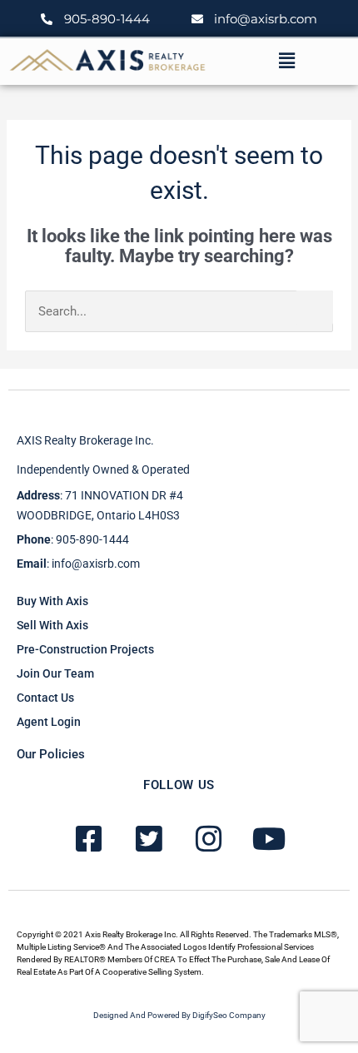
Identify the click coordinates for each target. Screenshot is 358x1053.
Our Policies (51, 754)
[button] (286, 61)
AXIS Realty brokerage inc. (85, 440)
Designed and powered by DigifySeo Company (179, 1015)
